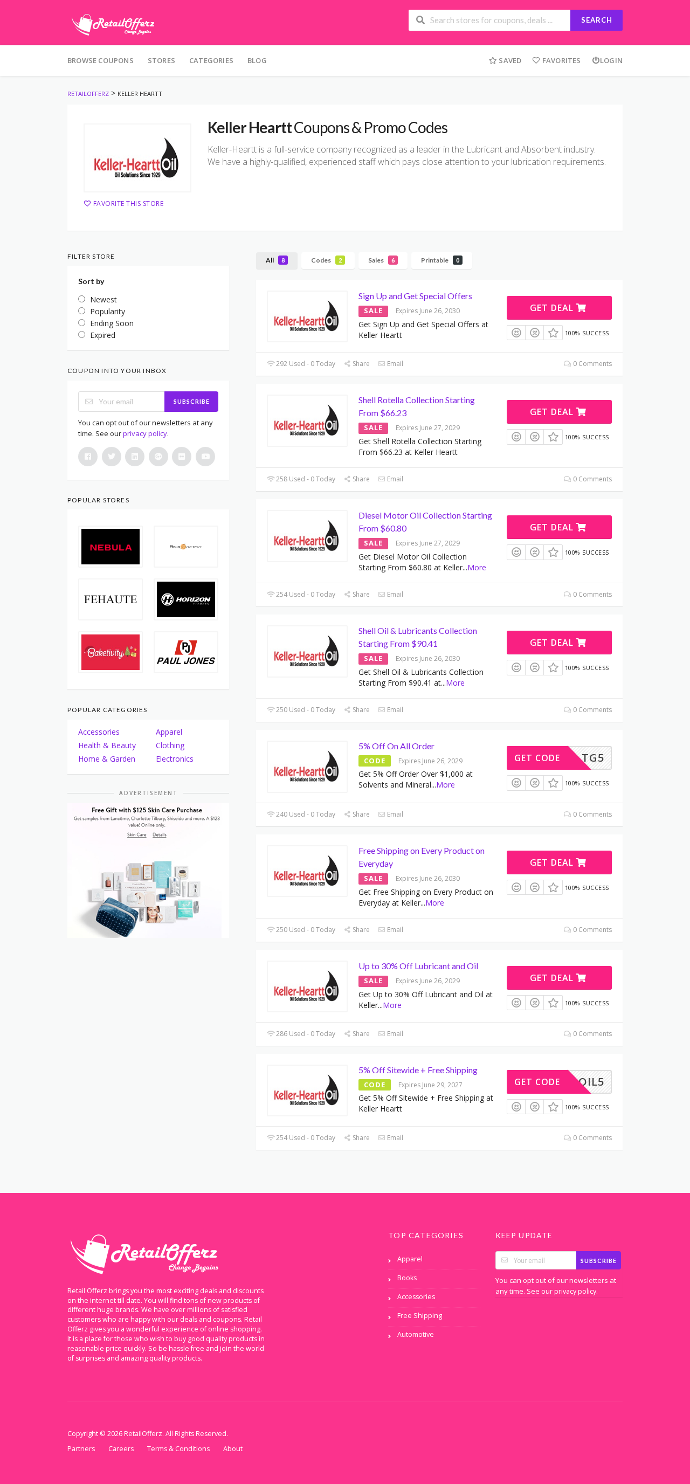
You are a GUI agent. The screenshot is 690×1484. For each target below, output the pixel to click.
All (275, 260)
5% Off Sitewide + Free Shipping (418, 1070)
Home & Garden (106, 759)
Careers (121, 1448)
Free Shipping (419, 1315)
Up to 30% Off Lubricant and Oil (418, 966)
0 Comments (591, 363)
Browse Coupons (100, 60)
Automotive (415, 1334)
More (476, 567)
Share (360, 363)
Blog (257, 60)
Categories (211, 60)
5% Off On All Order (396, 746)
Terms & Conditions (178, 1448)
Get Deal (553, 308)
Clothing (170, 745)
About (233, 1448)
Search (596, 20)
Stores (161, 60)
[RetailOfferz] (111, 23)
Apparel (169, 732)
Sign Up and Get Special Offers (415, 296)
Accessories (99, 732)
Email (394, 363)
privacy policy (145, 433)
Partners (81, 1448)
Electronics (175, 759)
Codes (326, 260)
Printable (440, 260)
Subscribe (192, 401)
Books (407, 1277)
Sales (381, 260)
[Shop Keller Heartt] (137, 157)
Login (611, 60)
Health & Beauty (107, 745)
